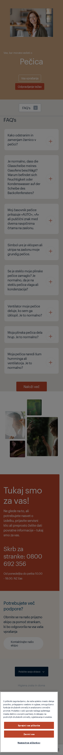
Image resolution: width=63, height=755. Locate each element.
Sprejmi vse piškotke (29, 725)
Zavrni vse (29, 734)
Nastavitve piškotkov (29, 742)
